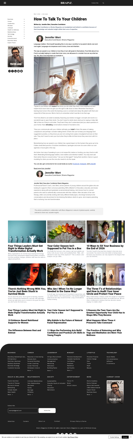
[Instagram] (9, 71)
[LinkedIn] (15, 71)
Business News (12, 40)
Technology (11, 34)
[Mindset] (24, 25)
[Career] (24, 21)
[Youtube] (18, 71)
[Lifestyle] (24, 28)
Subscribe (95, 3)
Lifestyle (10, 27)
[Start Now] (27, 254)
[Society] (24, 36)
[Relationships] (24, 32)
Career (10, 21)
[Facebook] (12, 71)
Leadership (11, 23)
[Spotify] (21, 71)
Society (10, 36)
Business (10, 19)
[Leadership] (24, 23)
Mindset (10, 25)
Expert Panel (12, 42)
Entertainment (12, 38)
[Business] (24, 19)
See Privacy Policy (73, 437)
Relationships (12, 32)
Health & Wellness (13, 30)
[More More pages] (32, 370)
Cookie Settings (114, 437)
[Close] (131, 437)
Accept (125, 437)
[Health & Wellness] (24, 30)
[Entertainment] (24, 38)
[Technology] (24, 34)
